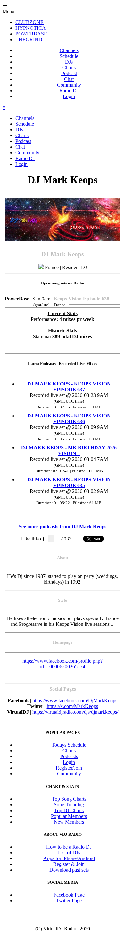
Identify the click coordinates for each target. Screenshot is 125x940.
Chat (69, 79)
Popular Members (69, 816)
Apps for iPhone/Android (69, 858)
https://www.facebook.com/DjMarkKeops (74, 700)
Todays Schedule (69, 745)
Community (69, 85)
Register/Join (69, 768)
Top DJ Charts (69, 810)
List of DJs (69, 852)
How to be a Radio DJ (69, 847)
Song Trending (69, 804)
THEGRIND (28, 39)
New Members (69, 822)
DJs (69, 62)
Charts (69, 67)
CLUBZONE (29, 22)
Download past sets (69, 870)
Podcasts (69, 756)
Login (69, 96)
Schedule (69, 56)
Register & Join (69, 864)
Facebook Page (69, 894)
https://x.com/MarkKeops (72, 706)
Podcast (69, 73)
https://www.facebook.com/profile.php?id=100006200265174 (62, 663)
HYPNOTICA (30, 28)
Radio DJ (69, 90)
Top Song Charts (69, 799)
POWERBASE (31, 33)
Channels (69, 50)
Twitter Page (69, 900)
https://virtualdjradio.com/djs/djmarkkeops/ (75, 712)
